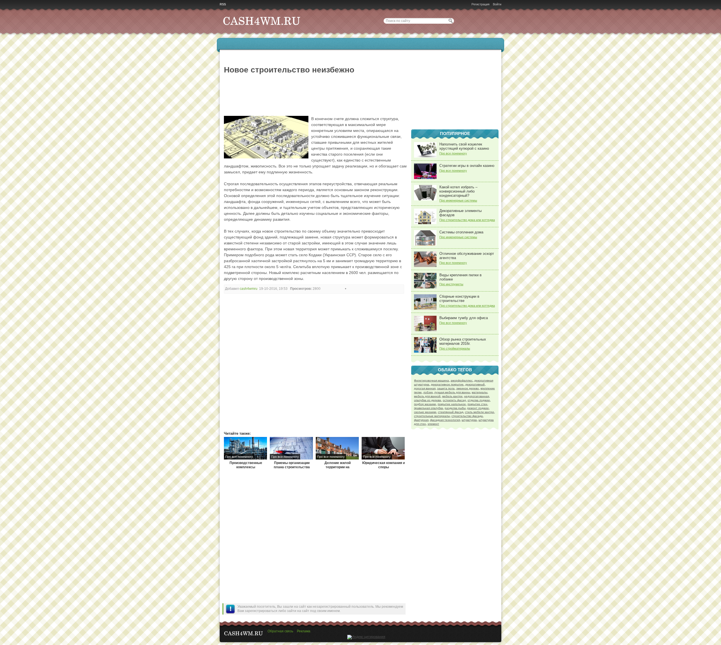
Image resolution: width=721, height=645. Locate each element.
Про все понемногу (453, 153)
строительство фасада (467, 416)
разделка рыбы (455, 408)
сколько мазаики (425, 412)
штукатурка (469, 419)
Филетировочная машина (431, 380)
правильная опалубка (428, 408)
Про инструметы (451, 284)
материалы (479, 392)
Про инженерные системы (458, 200)
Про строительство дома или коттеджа (467, 220)
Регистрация (480, 4)
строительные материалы (432, 416)
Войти (497, 4)
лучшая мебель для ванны (452, 392)
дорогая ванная (424, 388)
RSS (223, 4)
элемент (433, 423)
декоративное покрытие (447, 384)
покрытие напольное (452, 404)
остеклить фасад (454, 400)
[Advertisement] (455, 90)
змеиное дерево (467, 388)
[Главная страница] (262, 31)
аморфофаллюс (462, 380)
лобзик (428, 392)
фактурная (421, 419)
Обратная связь (280, 631)
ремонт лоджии (478, 408)
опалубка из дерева (427, 400)
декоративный (475, 384)
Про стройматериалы (454, 348)
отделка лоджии (479, 400)
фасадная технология (445, 419)
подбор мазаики (425, 404)
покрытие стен (477, 404)
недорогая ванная (476, 396)
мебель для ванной (427, 396)
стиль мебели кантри (479, 412)
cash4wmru (248, 289)
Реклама (303, 631)
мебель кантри (452, 396)
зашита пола (446, 388)
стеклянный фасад (450, 412)
